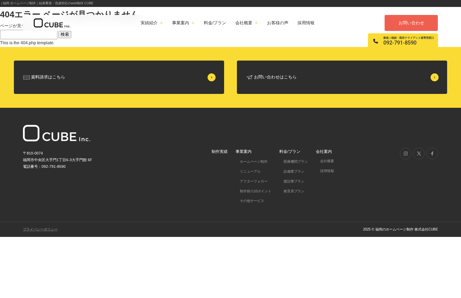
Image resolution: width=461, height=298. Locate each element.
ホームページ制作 (254, 162)
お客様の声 (277, 23)
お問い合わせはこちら (275, 77)
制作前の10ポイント (255, 191)
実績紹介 (149, 23)
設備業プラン (294, 171)
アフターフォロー (254, 181)
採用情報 (306, 23)
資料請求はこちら (48, 77)
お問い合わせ (411, 23)
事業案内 (244, 151)
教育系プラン (294, 191)
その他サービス (252, 201)
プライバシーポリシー (40, 229)
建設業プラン (294, 181)
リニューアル (250, 171)
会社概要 (327, 161)
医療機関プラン (296, 162)
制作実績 (220, 151)
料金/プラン (215, 23)
